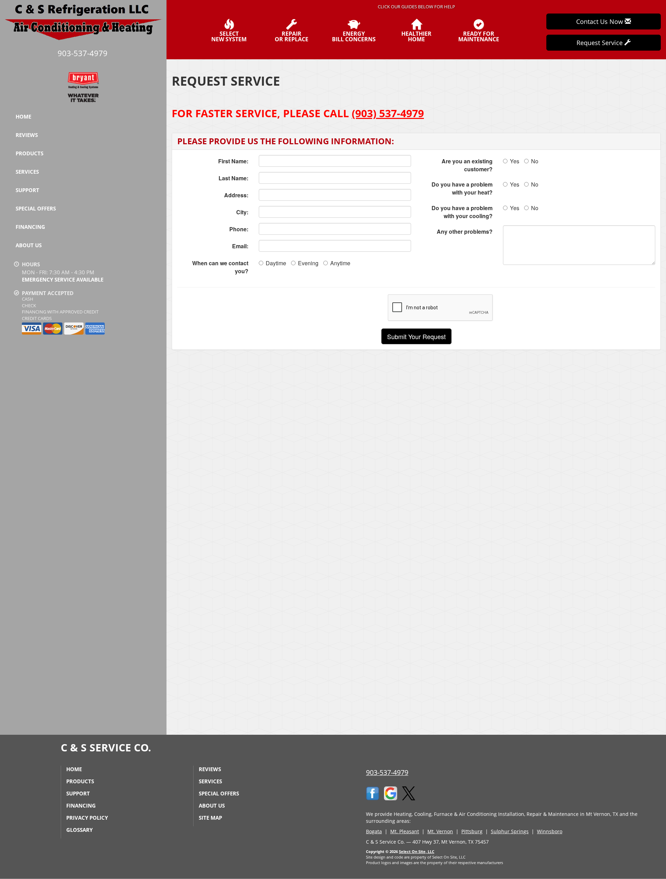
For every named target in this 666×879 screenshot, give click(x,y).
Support (27, 190)
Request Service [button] (600, 42)
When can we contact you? (220, 267)
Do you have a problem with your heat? (462, 188)
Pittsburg (472, 831)
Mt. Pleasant (404, 831)
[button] (416, 336)
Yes (514, 161)
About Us (29, 245)
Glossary (79, 829)
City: (242, 212)
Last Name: (233, 178)
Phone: (238, 229)
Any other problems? (465, 231)
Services (27, 171)
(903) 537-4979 (388, 113)
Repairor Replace (291, 36)
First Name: (233, 161)
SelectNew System (229, 36)
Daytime (276, 263)
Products (29, 153)
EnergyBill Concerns (354, 36)
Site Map (210, 817)
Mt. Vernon (440, 831)
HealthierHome (416, 36)
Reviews (27, 134)
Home (23, 116)
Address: (236, 195)
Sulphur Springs (510, 831)
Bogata (374, 831)
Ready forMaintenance (478, 36)
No (534, 161)
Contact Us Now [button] (600, 21)
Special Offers (36, 208)
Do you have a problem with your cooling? (462, 212)
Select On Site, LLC (416, 851)
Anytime (340, 263)
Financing (30, 226)
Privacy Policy (87, 817)
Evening (308, 263)
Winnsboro (549, 831)
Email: (240, 246)
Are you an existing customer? (467, 165)
